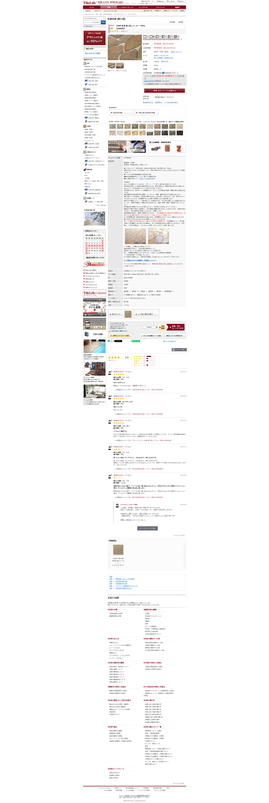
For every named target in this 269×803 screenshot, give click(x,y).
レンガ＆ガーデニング (126, 7)
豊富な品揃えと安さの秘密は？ (95, 273)
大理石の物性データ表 (152, 645)
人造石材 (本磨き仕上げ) (92, 78)
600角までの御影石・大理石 (154, 738)
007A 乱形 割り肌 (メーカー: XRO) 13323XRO (147, 497)
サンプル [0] (171, 1)
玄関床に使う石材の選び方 (154, 717)
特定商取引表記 (157, 788)
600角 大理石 (89, 137)
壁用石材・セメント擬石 (153, 731)
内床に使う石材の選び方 (153, 714)
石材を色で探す (93, 84)
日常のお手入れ (114, 773)
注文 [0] (181, 1)
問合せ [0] (161, 1)
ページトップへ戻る (180, 535)
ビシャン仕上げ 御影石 (92, 114)
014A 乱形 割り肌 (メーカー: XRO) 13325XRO (147, 469)
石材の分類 (113, 609)
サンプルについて (91, 284)
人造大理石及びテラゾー (153, 634)
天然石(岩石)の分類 (115, 613)
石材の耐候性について (116, 677)
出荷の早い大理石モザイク (96, 161)
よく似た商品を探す (171, 102)
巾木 (86, 175)
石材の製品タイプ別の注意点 (120, 700)
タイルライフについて (92, 276)
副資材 (177, 7)
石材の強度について (116, 669)
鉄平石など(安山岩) (151, 631)
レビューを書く (180, 349)
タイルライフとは (104, 788)
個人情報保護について (132, 788)
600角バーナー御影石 (91, 112)
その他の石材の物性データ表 (154, 650)
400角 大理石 (89, 132)
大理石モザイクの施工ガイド (154, 759)
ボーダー (87, 172)
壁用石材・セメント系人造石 (93, 66)
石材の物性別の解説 (116, 663)
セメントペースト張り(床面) (118, 738)
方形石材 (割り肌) (90, 72)
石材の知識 (119, 790)
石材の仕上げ (114, 639)
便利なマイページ (91, 287)
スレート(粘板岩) (150, 626)
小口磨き (87, 178)
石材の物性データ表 (152, 639)
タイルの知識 (107, 790)
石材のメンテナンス (116, 769)
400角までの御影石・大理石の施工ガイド (159, 754)
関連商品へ (159, 102)
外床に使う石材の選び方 (153, 712)
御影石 (147, 621)
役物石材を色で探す (94, 193)
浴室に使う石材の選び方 (153, 709)
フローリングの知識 (159, 790)
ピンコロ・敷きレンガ (152, 743)
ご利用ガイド (158, 10)
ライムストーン (89, 140)
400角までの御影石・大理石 (154, 736)
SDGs (168, 788)
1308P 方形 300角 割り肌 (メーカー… (118, 561)
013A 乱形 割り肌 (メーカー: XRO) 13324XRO (147, 390)
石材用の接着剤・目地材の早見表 (120, 741)
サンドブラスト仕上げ (116, 650)
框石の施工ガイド (151, 764)
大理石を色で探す (93, 147)
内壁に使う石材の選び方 (153, 707)
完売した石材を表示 (101, 205)
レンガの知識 (130, 790)
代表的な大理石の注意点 (153, 669)
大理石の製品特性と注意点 (154, 666)
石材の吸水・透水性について (119, 666)
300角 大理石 (89, 129)
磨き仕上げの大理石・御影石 (119, 704)
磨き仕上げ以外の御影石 (117, 707)
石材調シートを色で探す (95, 202)
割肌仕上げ (113, 653)
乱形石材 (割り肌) (107, 14)
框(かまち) (88, 184)
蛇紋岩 (147, 618)
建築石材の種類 (150, 609)
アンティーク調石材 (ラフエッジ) (95, 75)
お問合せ (182, 10)
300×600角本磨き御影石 (92, 103)
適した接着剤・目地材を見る (163, 58)
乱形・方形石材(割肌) (152, 733)
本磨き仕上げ (113, 642)
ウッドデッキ (143, 7)
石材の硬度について (116, 682)
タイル (92, 7)
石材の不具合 (113, 778)
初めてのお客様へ (91, 270)
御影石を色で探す (93, 121)
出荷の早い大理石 (93, 144)
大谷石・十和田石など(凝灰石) (155, 629)
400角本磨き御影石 (90, 98)
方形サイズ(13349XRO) (147, 178)
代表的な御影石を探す (152, 722)
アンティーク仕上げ (116, 658)
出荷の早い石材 (93, 81)
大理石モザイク (89, 155)
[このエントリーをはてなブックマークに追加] (109, 341)
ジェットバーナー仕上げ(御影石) (120, 645)
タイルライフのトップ (89, 14)
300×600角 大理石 (90, 135)
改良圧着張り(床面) (115, 736)
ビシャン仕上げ (114, 648)
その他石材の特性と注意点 (155, 687)
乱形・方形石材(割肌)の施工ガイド (156, 751)
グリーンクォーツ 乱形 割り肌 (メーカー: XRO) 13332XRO (151, 440)
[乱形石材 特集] (121, 115)
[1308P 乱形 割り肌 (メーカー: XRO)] (125, 47)
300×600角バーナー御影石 (93, 106)
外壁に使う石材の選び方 (153, 704)
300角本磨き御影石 (90, 92)
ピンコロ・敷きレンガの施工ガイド (157, 761)
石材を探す (89, 26)
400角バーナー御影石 (91, 101)
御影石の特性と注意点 (117, 687)
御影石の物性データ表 (152, 648)
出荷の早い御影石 (93, 118)
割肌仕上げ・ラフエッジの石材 (119, 709)
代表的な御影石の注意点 (117, 693)
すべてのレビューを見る (147, 528)
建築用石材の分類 (115, 616)
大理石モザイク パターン (92, 158)
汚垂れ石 (87, 186)
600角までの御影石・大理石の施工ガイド (159, 756)
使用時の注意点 (114, 775)
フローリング (160, 7)
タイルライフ (122, 795)
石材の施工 (113, 727)
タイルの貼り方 (171, 341)
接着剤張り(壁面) (115, 733)
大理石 (147, 613)
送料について (167, 10)
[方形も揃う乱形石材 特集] (147, 115)
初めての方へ (147, 10)
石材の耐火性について (116, 674)
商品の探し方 (89, 279)
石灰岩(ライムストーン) (153, 616)
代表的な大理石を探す (152, 719)
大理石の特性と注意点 (153, 663)
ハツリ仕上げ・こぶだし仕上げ (119, 655)
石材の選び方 (150, 700)
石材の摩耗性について (116, 672)
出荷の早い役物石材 (94, 190)
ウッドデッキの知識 (144, 790)
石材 (108, 7)
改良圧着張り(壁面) (115, 731)
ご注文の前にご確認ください (119, 331)
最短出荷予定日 (149, 81)
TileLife (147, 797)
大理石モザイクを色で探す (96, 165)
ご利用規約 (146, 788)
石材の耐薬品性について (117, 679)
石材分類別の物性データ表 (154, 642)
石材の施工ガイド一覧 (153, 727)
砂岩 (146, 624)
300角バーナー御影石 (91, 95)
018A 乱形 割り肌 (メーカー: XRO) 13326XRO (147, 414)
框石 (146, 746)
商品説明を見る (148, 102)
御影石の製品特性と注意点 (118, 691)
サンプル (175, 10)
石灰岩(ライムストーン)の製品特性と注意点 (159, 691)
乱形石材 (112, 712)
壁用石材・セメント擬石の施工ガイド (157, 749)
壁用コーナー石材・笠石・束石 (94, 181)
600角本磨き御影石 (90, 109)
